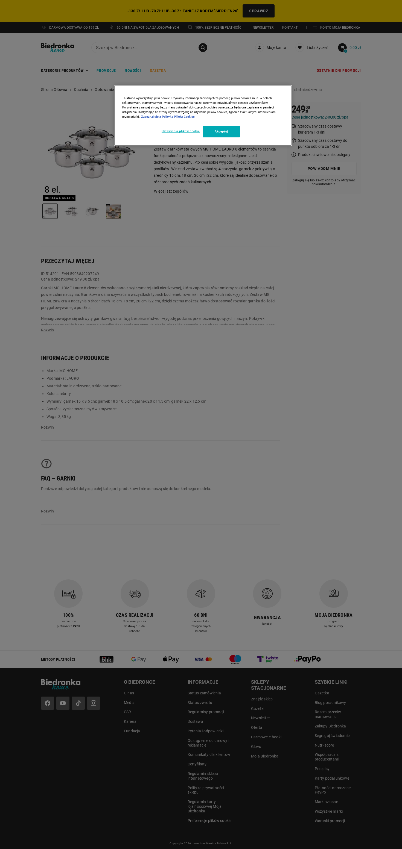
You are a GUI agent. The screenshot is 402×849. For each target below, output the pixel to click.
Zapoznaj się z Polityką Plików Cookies (168, 117)
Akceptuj (221, 131)
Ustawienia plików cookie (181, 131)
